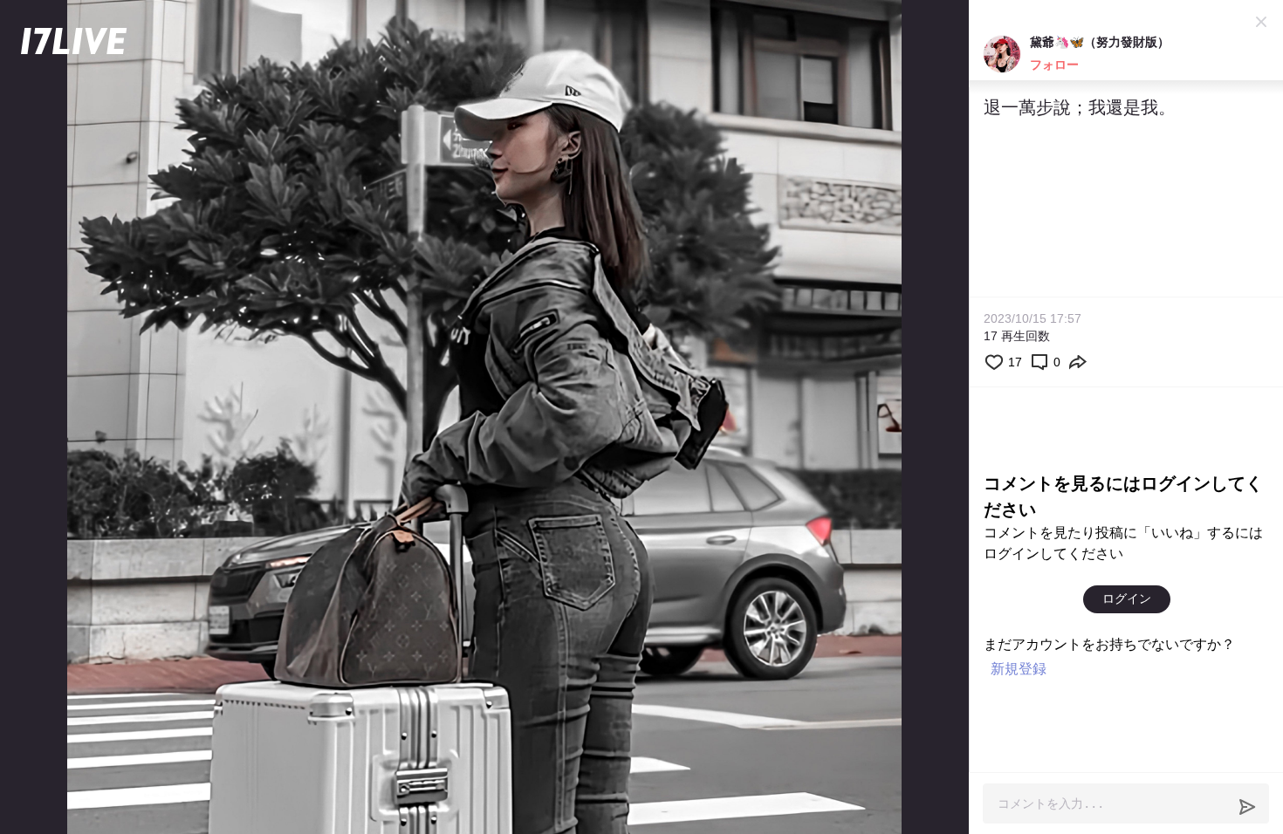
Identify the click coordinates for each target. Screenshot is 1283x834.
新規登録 (1018, 668)
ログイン (1126, 598)
